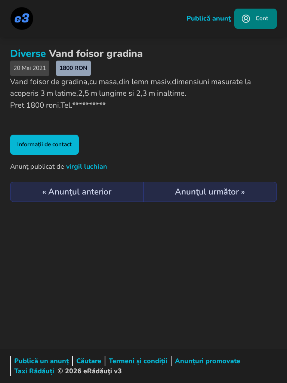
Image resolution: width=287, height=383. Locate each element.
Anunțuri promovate (207, 360)
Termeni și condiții (138, 360)
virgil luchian (86, 166)
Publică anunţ (208, 18)
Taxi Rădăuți (34, 371)
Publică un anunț (41, 360)
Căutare (88, 360)
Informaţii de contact (44, 144)
